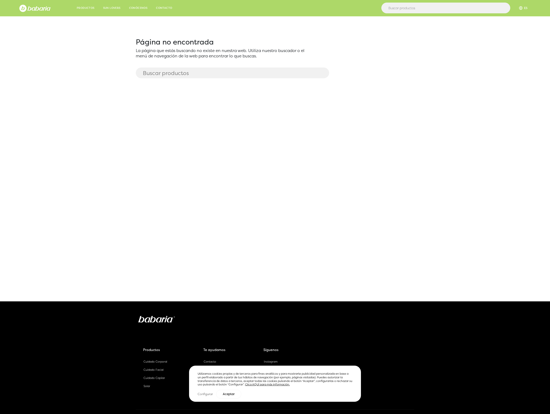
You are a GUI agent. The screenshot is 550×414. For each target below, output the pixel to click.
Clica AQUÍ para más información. (267, 384)
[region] (275, 384)
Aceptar (229, 394)
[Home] (34, 8)
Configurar (205, 394)
